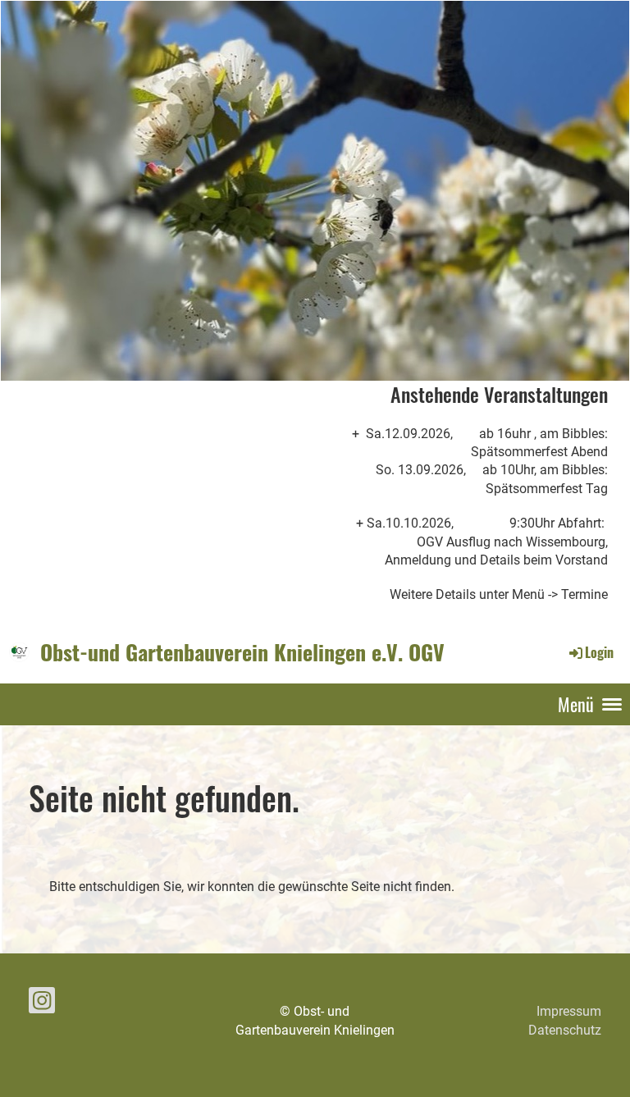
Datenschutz (564, 1030)
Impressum (568, 1011)
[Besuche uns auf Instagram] (42, 1004)
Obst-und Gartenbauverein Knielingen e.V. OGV (242, 652)
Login (599, 652)
